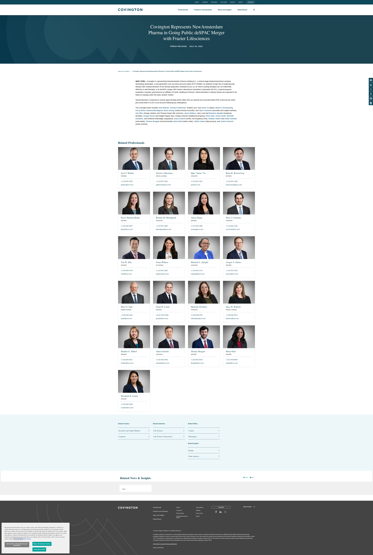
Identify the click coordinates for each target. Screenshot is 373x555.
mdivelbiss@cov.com (198, 318)
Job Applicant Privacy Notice (182, 517)
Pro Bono (214, 2)
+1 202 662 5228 (127, 404)
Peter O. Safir (126, 306)
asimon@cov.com (232, 274)
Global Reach (157, 519)
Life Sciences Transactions (162, 436)
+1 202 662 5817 (127, 360)
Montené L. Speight (199, 262)
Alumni (178, 507)
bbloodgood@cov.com (163, 229)
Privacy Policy (18, 539)
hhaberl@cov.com (127, 363)
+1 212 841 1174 (196, 270)
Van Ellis (139, 113)
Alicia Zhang (169, 110)
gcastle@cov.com (162, 318)
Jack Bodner (164, 108)
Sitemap (198, 510)
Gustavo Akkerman (178, 108)
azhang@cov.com (197, 229)
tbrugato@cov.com (197, 363)
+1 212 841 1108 (231, 181)
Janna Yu (205, 108)
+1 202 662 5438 (162, 360)
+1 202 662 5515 (197, 360)
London (191, 430)
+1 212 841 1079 (127, 181)
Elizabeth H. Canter (129, 396)
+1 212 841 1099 (162, 226)
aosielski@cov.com (162, 363)
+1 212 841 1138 (231, 226)
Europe (190, 450)
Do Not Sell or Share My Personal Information (17, 544)
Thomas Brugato (153, 121)
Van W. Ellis (126, 262)
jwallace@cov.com (162, 274)
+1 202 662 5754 (197, 315)
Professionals (157, 507)
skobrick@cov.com (232, 318)
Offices (232, 2)
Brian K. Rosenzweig (224, 108)
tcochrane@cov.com (233, 229)
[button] (245, 477)
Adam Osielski (231, 119)
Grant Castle (220, 116)
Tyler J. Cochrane (233, 217)
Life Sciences (158, 430)
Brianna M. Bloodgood (166, 217)
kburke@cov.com (127, 229)
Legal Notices (199, 507)
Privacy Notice (180, 513)
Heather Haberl (214, 119)
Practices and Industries (160, 511)
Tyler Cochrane (205, 110)
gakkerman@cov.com (163, 185)
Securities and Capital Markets (129, 430)
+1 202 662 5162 (127, 315)
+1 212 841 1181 (196, 181)
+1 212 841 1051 (231, 270)
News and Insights (123, 71)
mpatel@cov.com (232, 363)
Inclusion (223, 2)
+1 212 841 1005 (162, 181)
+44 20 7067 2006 (162, 315)
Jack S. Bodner (127, 173)
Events (240, 2)
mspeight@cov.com (197, 274)
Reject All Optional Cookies (42, 544)
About (197, 2)
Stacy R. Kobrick (233, 306)
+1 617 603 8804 (231, 360)
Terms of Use (199, 513)
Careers (205, 2)
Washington (192, 436)
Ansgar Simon (149, 116)
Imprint (198, 516)
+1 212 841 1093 (162, 270)
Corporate (122, 436)
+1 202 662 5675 (231, 315)
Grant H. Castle (163, 306)
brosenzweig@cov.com (234, 185)
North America (193, 456)
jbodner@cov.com (127, 185)
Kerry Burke (141, 110)
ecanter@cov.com (127, 408)
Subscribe (250, 2)
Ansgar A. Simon (233, 262)
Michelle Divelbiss (199, 306)
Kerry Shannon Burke (130, 217)
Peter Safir (210, 116)
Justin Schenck (226, 121)
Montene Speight (216, 113)
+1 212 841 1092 (197, 226)
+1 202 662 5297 (127, 226)
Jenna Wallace (190, 113)
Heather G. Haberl (129, 351)
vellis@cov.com (126, 274)
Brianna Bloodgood (154, 110)
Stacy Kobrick (180, 119)
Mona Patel (178, 121)
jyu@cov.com (195, 185)
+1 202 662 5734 (127, 270)
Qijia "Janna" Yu (198, 173)
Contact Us (179, 510)
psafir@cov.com (126, 318)
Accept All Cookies (39, 549)
